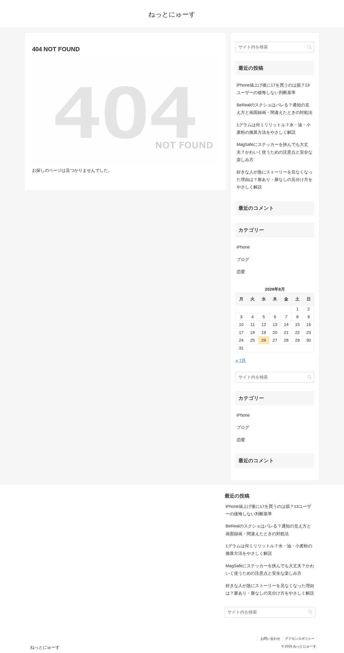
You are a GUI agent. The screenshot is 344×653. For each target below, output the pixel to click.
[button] (309, 47)
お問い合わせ (270, 638)
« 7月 (241, 360)
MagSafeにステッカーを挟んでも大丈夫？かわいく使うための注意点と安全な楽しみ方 (274, 152)
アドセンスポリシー (300, 638)
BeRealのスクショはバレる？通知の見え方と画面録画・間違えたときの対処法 (274, 109)
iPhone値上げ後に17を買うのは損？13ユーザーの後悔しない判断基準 (273, 89)
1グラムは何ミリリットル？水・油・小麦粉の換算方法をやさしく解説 (274, 129)
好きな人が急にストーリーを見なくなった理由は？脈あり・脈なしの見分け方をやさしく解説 (274, 180)
